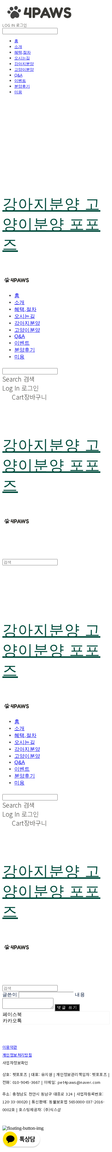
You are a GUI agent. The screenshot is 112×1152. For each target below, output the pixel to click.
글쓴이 (9, 994)
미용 (18, 92)
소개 (18, 46)
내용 (80, 994)
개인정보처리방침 (17, 1055)
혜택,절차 (22, 52)
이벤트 (20, 80)
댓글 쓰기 (67, 1007)
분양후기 (22, 86)
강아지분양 (24, 63)
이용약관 (9, 1047)
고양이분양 (24, 69)
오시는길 (22, 58)
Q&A (18, 75)
